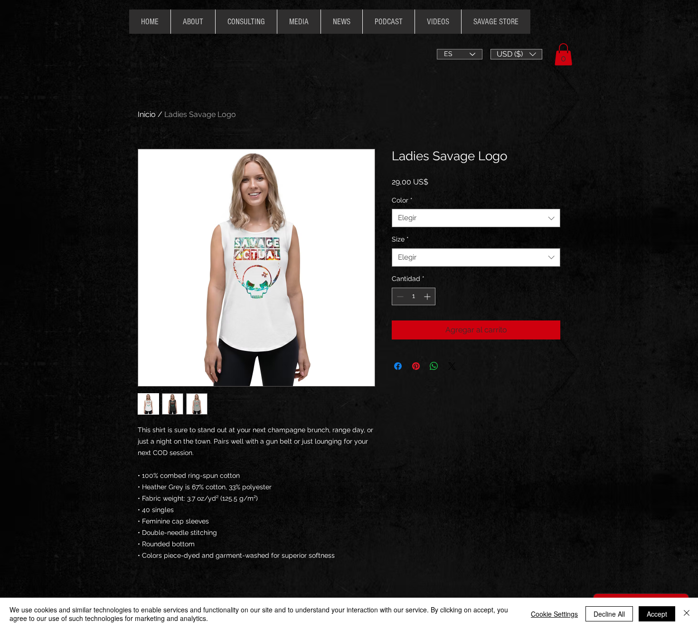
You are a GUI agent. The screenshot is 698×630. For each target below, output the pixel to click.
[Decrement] (399, 296)
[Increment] (428, 296)
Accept (657, 614)
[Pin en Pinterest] (416, 366)
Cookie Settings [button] (554, 614)
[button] (516, 54)
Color (402, 200)
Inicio (147, 114)
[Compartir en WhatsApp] (434, 366)
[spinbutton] (413, 296)
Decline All (609, 614)
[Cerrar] (686, 613)
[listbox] (516, 54)
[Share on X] (452, 366)
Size (400, 239)
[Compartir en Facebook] (398, 366)
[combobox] (476, 218)
